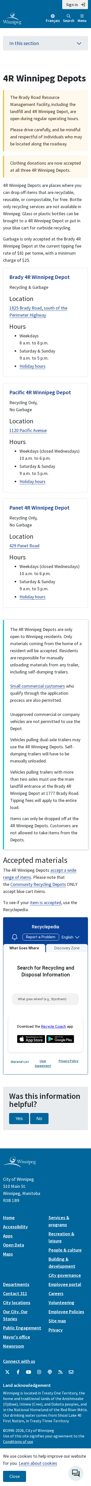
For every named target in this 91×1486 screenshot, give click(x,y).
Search (68, 20)
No (39, 1118)
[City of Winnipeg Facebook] (18, 1372)
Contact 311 (15, 1293)
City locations (16, 1302)
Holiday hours (32, 366)
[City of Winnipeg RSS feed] (60, 1372)
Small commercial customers (37, 686)
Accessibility (15, 1227)
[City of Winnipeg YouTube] (28, 1372)
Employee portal (65, 1284)
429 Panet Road (24, 546)
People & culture (65, 1250)
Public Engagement (22, 1328)
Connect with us (19, 1361)
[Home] (12, 18)
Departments (16, 1284)
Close (14, 1476)
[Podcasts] (50, 1372)
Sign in (72, 4)
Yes (19, 1118)
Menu (82, 20)
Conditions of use (18, 1441)
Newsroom (13, 1346)
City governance (65, 1275)
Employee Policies (66, 1312)
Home (9, 1217)
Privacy (56, 1330)
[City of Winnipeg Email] (71, 1372)
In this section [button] (24, 43)
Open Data (13, 1245)
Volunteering (61, 1302)
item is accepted (45, 902)
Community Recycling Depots (38, 884)
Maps (8, 1254)
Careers (56, 1293)
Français (53, 20)
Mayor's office (16, 1337)
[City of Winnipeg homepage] (19, 1165)
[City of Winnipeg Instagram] (39, 1372)
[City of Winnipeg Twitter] (7, 1372)
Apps (8, 1236)
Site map (57, 1321)
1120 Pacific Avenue (28, 430)
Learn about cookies (38, 1463)
